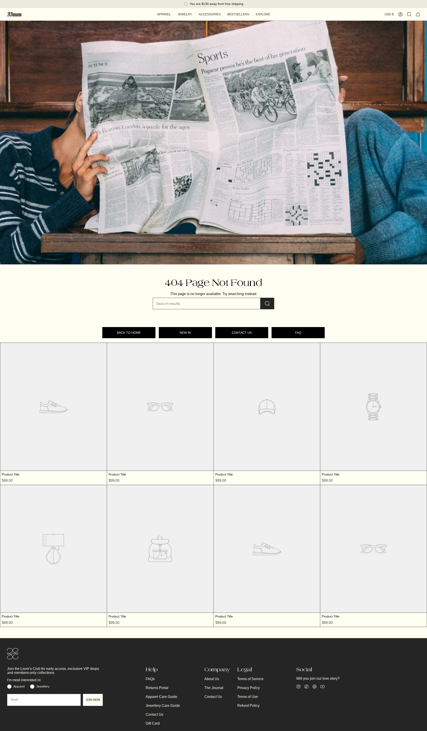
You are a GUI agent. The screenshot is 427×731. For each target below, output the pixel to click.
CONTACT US (242, 332)
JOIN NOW (93, 699)
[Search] (267, 303)
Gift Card (153, 723)
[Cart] (417, 14)
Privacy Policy (248, 688)
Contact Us (154, 714)
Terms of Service (250, 679)
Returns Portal (157, 688)
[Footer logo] (12, 653)
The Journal (213, 688)
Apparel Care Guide (161, 697)
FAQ (298, 332)
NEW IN (185, 332)
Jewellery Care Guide (163, 705)
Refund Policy (248, 705)
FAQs (150, 679)
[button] (164, 14)
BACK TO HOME (129, 332)
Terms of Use (247, 697)
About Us (211, 679)
